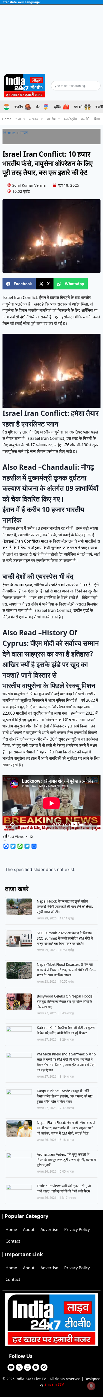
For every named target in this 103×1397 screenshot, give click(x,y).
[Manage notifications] (91, 1386)
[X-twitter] (19, 1367)
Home (6, 119)
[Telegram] (35, 1367)
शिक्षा (97, 119)
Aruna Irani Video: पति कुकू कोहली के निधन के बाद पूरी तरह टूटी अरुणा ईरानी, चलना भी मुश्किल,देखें (66, 1159)
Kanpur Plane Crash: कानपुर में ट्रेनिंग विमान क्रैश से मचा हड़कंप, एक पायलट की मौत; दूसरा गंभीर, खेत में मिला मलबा (65, 1096)
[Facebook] (44, 1367)
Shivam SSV (54, 1384)
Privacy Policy (77, 1229)
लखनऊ (33, 119)
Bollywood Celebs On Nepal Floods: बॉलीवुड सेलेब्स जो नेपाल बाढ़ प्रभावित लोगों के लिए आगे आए (65, 1001)
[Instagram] (27, 1367)
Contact (13, 1241)
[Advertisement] (51, 37)
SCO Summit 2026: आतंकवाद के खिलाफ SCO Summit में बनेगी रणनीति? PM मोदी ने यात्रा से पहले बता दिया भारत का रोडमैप (65, 938)
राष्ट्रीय (51, 119)
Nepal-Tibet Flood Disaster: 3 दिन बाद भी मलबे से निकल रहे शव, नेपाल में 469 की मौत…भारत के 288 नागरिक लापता (66, 969)
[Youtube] (11, 1367)
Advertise (49, 1229)
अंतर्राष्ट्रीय (70, 119)
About (28, 1229)
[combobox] (75, 85)
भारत (24, 132)
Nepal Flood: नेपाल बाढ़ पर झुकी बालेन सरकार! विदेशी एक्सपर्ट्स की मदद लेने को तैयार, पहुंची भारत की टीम (65, 906)
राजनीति (85, 119)
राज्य (18, 119)
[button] (19, 283)
